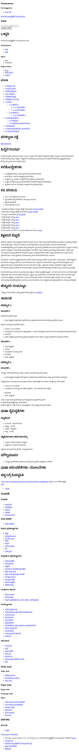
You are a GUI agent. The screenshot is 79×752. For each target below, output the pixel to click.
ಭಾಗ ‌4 (17, 225)
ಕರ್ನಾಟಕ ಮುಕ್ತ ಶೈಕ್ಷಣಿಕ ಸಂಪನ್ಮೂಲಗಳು (13, 16)
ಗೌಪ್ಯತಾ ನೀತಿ (9, 741)
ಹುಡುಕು (4, 21)
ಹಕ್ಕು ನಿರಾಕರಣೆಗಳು (11, 746)
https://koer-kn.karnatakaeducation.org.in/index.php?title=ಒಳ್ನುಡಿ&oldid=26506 (27, 481)
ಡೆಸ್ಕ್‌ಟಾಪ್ (8, 749)
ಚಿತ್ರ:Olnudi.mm (6, 143)
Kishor (73, 738)
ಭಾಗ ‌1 (17, 217)
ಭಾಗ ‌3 (17, 222)
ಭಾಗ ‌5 (17, 228)
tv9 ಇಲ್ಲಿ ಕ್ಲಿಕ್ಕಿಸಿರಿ (21, 214)
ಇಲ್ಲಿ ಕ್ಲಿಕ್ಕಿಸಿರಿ (38, 292)
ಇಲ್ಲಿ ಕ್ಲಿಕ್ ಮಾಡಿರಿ (38, 209)
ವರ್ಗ (2, 484)
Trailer (40, 230)
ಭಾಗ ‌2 (17, 220)
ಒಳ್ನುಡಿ (7, 488)
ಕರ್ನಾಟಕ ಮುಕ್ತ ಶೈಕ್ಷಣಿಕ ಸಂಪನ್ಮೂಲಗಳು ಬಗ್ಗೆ (18, 743)
